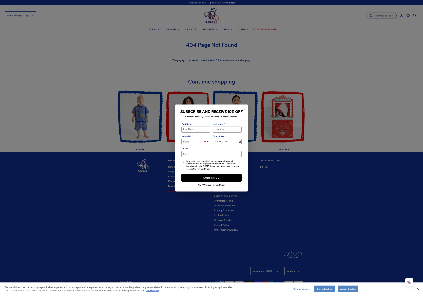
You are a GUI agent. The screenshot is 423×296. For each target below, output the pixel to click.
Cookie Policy (152, 290)
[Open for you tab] (409, 282)
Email (184, 149)
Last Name (218, 124)
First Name (186, 124)
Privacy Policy (203, 169)
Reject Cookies (324, 289)
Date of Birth (219, 136)
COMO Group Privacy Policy (211, 185)
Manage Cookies (301, 289)
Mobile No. (186, 136)
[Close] (244, 108)
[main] (211, 289)
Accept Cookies (348, 289)
